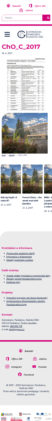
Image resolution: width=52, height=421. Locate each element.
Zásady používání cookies (19, 260)
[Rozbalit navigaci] (7, 34)
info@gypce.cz (16, 329)
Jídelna (29, 10)
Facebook (29, 374)
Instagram (16, 367)
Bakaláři (16, 6)
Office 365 (40, 6)
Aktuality (12, 155)
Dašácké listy (13, 282)
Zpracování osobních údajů (20, 253)
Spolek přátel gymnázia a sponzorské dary (28, 275)
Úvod (3, 155)
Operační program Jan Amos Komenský (26, 297)
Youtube (42, 367)
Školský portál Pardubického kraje (24, 278)
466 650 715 (16, 326)
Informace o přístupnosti (19, 256)
